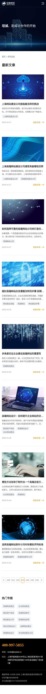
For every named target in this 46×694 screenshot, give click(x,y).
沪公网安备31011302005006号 (14, 681)
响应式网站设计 (9, 626)
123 (22, 580)
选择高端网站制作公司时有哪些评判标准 (22, 544)
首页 (3, 56)
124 (27, 580)
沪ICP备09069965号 (10, 677)
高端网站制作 (8, 556)
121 (13, 580)
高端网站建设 (8, 366)
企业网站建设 (8, 432)
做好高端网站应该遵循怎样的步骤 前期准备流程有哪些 (23, 291)
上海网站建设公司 (10, 116)
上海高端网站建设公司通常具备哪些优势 (22, 166)
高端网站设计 (23, 428)
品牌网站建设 (25, 626)
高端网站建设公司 (28, 178)
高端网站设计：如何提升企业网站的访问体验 (22, 416)
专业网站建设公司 (26, 632)
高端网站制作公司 (25, 556)
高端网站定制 (24, 619)
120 (8, 580)
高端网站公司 (8, 241)
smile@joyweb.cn (15, 652)
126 (36, 580)
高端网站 (21, 303)
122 (17, 580)
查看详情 (36, 122)
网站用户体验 (8, 428)
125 (32, 580)
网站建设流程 (8, 303)
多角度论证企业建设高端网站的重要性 (21, 353)
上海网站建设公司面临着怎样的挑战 (20, 104)
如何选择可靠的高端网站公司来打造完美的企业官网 (22, 229)
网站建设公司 (8, 619)
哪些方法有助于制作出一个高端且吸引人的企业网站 (22, 482)
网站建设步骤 (33, 303)
